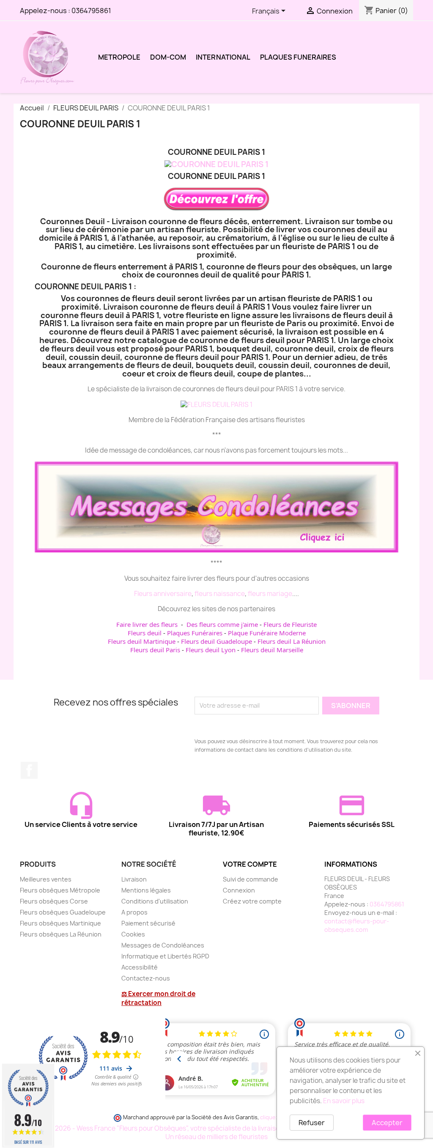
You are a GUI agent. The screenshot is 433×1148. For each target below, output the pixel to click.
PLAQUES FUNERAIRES (298, 57)
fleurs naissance (220, 593)
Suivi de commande (250, 879)
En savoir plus (343, 1100)
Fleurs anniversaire (163, 593)
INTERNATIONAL (223, 57)
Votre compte (250, 864)
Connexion (239, 890)
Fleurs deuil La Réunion (292, 641)
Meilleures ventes (45, 879)
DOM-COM (168, 57)
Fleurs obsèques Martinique (60, 923)
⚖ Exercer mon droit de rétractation (158, 998)
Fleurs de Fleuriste (290, 624)
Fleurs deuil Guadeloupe (216, 641)
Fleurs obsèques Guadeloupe (63, 912)
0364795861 (91, 10)
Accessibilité (139, 967)
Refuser (312, 1122)
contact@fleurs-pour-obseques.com (356, 925)
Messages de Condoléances (162, 945)
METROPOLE (119, 57)
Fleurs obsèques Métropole (60, 890)
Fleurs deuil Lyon (211, 649)
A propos (134, 912)
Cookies (133, 934)
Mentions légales (146, 890)
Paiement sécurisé (148, 923)
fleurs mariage (270, 593)
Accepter (387, 1122)
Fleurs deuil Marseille (272, 649)
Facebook (29, 770)
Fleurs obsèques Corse (54, 901)
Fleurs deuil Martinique (141, 641)
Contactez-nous (145, 978)
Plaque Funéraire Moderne (267, 633)
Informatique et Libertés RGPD (165, 956)
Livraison (134, 879)
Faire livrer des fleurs (147, 624)
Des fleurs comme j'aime (222, 624)
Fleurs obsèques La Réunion (60, 934)
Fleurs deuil (145, 633)
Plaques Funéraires (194, 633)
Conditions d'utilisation (154, 901)
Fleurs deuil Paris (155, 649)
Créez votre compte (252, 901)
